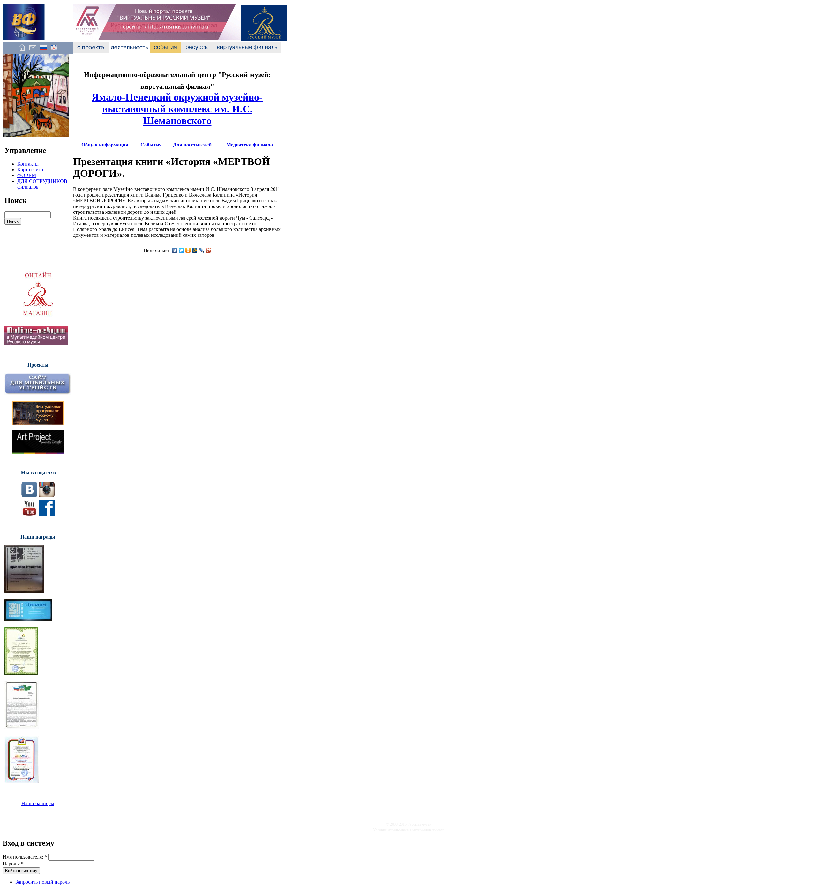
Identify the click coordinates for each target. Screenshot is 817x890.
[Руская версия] (43, 51)
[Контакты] (32, 51)
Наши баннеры (37, 803)
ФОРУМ (26, 175)
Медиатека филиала (249, 144)
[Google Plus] (208, 250)
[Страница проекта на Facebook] (47, 514)
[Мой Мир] (194, 250)
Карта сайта (30, 169)
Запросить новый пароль (42, 882)
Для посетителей (192, 144)
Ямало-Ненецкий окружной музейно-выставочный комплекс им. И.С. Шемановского (177, 108)
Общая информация (104, 144)
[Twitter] (181, 250)
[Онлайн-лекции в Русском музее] (36, 343)
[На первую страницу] (22, 51)
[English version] (54, 51)
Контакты (28, 164)
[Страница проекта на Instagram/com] (47, 495)
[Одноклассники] (188, 250)
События (151, 144)
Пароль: (13, 863)
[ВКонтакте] (174, 250)
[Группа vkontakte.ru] (29, 495)
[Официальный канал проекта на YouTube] (29, 514)
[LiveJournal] (201, 250)
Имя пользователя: (25, 857)
